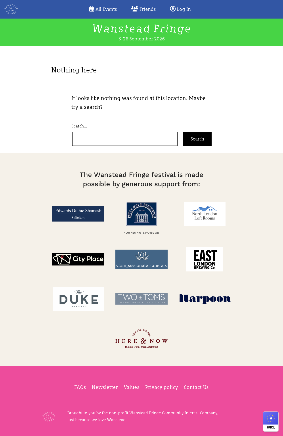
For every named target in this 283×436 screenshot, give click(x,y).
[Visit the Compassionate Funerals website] (141, 259)
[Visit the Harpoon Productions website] (205, 299)
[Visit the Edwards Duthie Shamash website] (78, 214)
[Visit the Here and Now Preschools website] (141, 338)
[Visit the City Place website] (78, 259)
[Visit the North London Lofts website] (205, 214)
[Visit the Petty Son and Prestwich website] (141, 214)
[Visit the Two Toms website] (141, 299)
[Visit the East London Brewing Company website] (205, 259)
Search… (79, 125)
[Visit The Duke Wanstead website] (78, 299)
